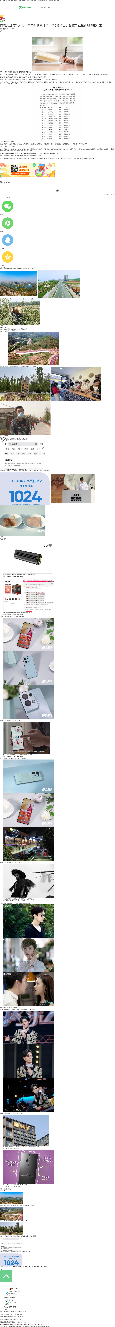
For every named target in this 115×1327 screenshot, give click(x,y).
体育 (12, 1)
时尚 (17, 1)
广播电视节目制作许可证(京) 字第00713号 (11, 1314)
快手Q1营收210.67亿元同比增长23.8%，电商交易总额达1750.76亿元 (21, 1146)
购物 (55, 1)
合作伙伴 (12, 1322)
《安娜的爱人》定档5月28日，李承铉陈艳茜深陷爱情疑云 (15, 903)
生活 (25, 1)
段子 (47, 1)
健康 (44, 1)
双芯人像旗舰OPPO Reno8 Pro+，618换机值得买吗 (13, 758)
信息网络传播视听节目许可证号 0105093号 (11, 1317)
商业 (36, 1)
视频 (39, 1)
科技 (58, 1)
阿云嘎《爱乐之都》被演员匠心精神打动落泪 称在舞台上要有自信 (17, 1009)
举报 (1, 181)
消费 (49, 1)
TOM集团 (2, 1322)
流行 (6, 1)
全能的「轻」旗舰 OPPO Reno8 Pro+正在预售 (12, 616)
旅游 (23, 1)
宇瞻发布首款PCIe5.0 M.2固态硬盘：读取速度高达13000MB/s (19, 574)
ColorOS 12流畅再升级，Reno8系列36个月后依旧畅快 (17, 754)
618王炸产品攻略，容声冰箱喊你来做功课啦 (15, 1184)
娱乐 (9, 1)
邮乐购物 (7, 1322)
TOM (1, 441)
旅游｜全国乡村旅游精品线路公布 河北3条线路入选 (13, 329)
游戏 (20, 1)
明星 (14, 1)
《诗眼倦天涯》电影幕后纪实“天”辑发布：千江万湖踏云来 (18, 899)
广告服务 (17, 1322)
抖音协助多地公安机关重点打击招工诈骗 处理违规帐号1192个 (16, 439)
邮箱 (33, 1)
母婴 (28, 1)
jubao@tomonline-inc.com (43, 1326)
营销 (31, 1)
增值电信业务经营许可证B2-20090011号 (10, 1319)
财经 (41, 1)
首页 (1, 1)
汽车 (52, 1)
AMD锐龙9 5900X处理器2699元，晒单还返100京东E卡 (17, 612)
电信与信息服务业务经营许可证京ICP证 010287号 (13, 1311)
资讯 (4, 1)
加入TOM (23, 1322)
